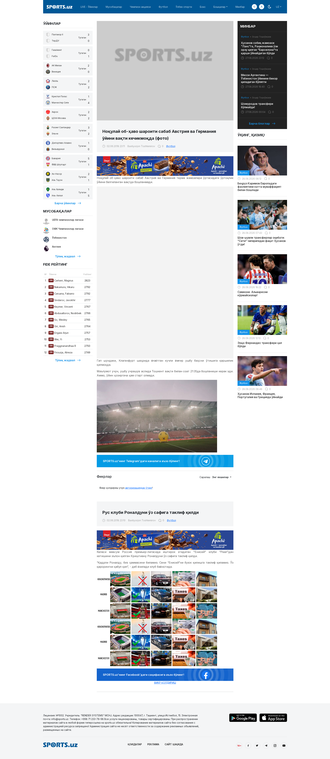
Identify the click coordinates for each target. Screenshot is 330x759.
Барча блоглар (259, 123)
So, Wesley (58, 319)
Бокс (203, 6)
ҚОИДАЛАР (135, 744)
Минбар (240, 6)
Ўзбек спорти (184, 6)
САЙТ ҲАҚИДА (174, 744)
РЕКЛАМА (153, 744)
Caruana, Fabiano (62, 293)
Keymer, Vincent (61, 306)
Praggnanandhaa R (63, 345)
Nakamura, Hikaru (62, 287)
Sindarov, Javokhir (62, 300)
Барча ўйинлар (65, 203)
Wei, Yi (56, 339)
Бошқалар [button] (219, 6)
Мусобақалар (114, 6)
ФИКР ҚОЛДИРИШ (165, 682)
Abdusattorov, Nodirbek (65, 313)
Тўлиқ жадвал (65, 256)
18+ (239, 745)
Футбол (163, 6)
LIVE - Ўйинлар (89, 6)
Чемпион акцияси (140, 6)
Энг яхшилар (220, 477)
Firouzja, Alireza (61, 352)
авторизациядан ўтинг (138, 487)
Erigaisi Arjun (59, 332)
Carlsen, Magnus (61, 280)
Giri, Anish (57, 326)
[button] (261, 6)
